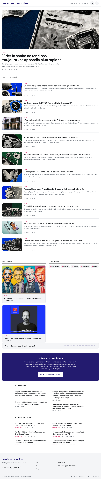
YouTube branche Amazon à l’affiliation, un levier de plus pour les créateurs (57, 154)
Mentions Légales (85, 476)
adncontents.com (26, 476)
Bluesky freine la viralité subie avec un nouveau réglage (48, 171)
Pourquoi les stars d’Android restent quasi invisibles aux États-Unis (54, 189)
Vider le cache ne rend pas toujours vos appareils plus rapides (31, 58)
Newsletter (61, 462)
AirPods (75, 266)
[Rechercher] (92, 3)
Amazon (95, 266)
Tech (71, 3)
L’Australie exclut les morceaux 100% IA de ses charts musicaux (52, 120)
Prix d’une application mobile (67, 466)
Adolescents (55, 266)
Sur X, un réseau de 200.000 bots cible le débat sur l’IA (48, 103)
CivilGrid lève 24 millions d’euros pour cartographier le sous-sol (51, 206)
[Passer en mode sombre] (97, 3)
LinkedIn (16, 467)
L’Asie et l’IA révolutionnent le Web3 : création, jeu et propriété (23, 339)
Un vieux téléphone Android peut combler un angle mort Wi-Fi (51, 86)
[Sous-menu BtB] (79, 3)
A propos (74, 476)
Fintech (83, 3)
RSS (5, 467)
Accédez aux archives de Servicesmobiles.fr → (80, 346)
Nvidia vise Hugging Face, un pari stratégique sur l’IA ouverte (51, 137)
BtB (77, 3)
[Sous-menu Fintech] (87, 3)
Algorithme (85, 266)
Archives (96, 476)
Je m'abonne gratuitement (51, 374)
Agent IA (66, 266)
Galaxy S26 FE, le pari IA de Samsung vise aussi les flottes (49, 223)
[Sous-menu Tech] (74, 3)
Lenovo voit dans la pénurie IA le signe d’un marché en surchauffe (53, 240)
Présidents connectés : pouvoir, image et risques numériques (22, 299)
